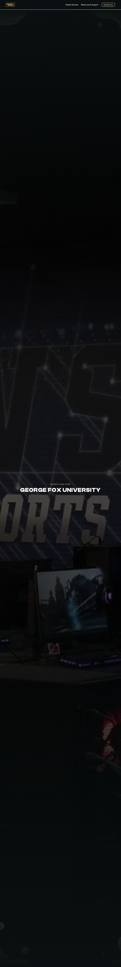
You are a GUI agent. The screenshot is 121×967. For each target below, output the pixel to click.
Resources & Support (89, 5)
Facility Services (72, 5)
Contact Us (108, 5)
